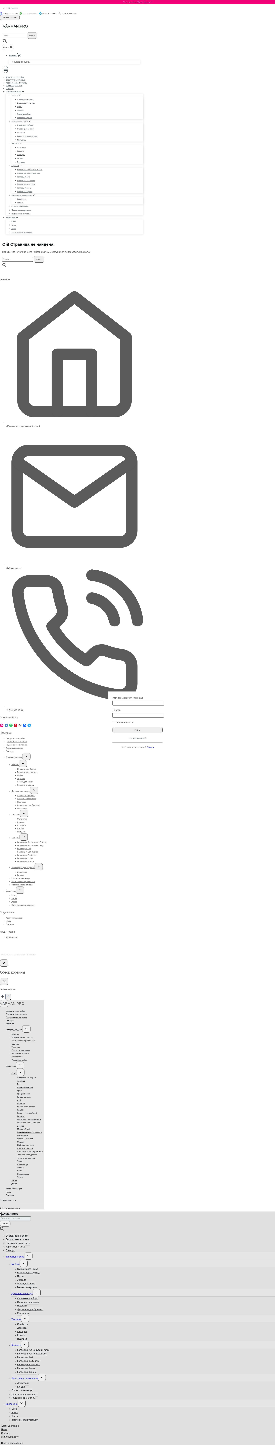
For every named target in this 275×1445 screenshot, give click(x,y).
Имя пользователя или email (127, 698)
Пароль (116, 710)
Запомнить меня (124, 722)
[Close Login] (4, 963)
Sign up (150, 747)
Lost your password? (137, 738)
